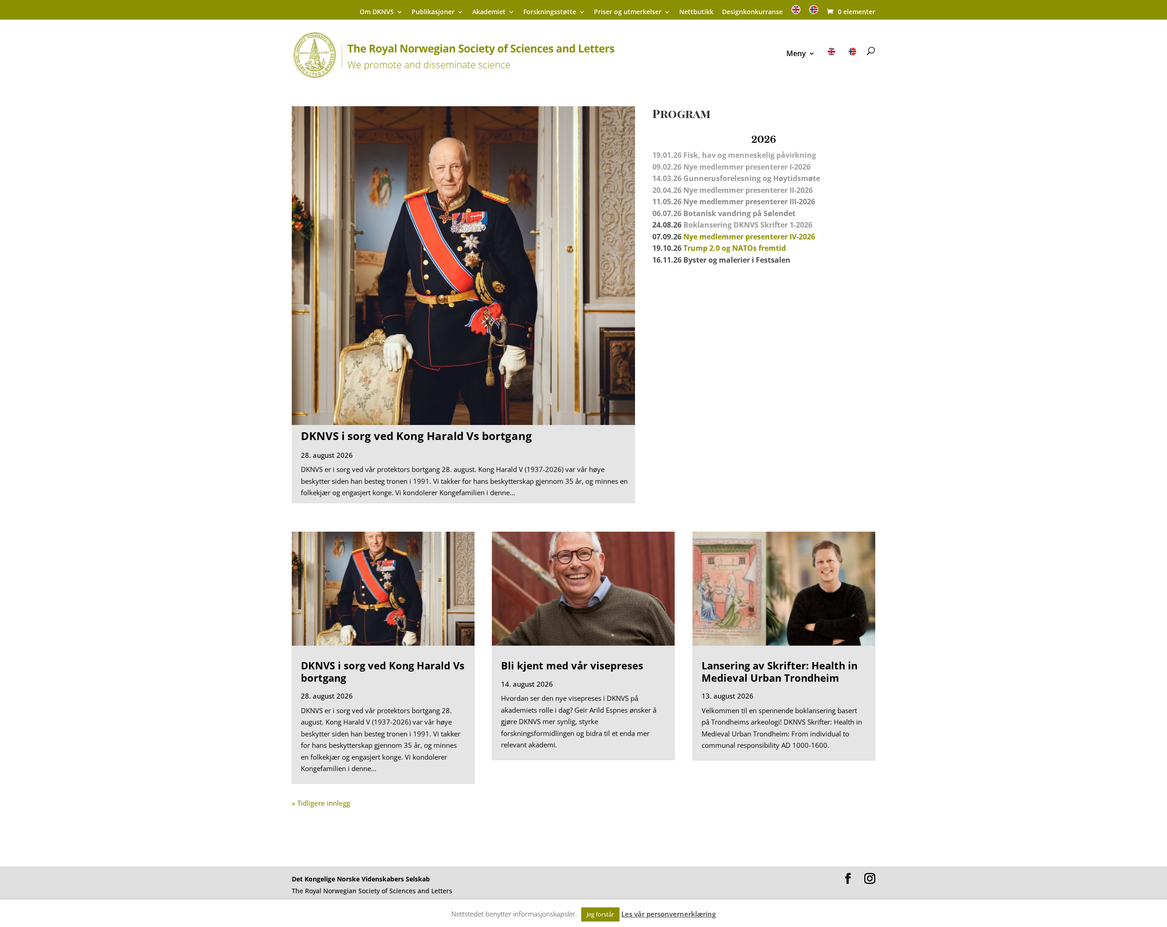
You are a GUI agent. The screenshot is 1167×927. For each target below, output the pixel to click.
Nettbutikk (696, 12)
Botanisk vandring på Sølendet (740, 213)
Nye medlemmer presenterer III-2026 (749, 202)
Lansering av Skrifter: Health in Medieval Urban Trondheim (779, 671)
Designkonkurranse (752, 12)
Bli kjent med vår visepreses (572, 665)
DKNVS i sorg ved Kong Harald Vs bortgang (416, 435)
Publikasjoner (433, 12)
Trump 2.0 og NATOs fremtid (734, 248)
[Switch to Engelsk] (795, 12)
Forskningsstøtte (549, 12)
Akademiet (489, 12)
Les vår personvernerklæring (668, 913)
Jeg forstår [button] (600, 914)
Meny (796, 54)
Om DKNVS (377, 12)
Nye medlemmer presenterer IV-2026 (749, 237)
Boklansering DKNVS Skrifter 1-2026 (747, 225)
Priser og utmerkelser (627, 12)
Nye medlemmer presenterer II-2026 (748, 190)
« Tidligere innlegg (321, 803)
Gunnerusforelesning (722, 178)
